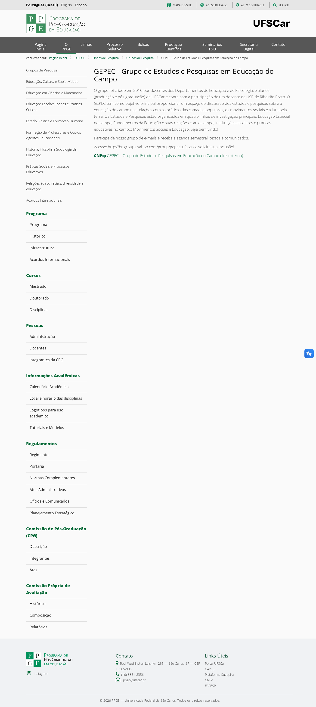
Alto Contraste (253, 5)
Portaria (37, 466)
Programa (38, 224)
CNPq (209, 680)
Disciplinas (39, 309)
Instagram (40, 673)
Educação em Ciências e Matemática (54, 92)
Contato (278, 44)
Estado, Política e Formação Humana (54, 121)
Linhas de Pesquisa (106, 58)
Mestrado (38, 286)
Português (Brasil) (42, 5)
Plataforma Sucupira (219, 674)
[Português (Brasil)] (56, 24)
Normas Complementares (52, 477)
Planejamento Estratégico (52, 513)
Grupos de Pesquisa (140, 58)
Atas (34, 569)
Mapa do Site (182, 5)
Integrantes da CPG (46, 359)
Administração (42, 336)
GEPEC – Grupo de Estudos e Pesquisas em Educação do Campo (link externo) (168, 155)
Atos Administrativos (48, 489)
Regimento (39, 454)
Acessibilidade (216, 5)
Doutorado (39, 298)
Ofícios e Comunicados (49, 501)
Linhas (86, 44)
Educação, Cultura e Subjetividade (52, 81)
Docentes (38, 348)
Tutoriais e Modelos (47, 427)
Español (81, 5)
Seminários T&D (212, 47)
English (66, 5)
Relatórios (38, 627)
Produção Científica (173, 47)
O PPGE (66, 47)
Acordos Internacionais (50, 259)
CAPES (209, 669)
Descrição (38, 546)
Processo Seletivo (115, 47)
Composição (40, 615)
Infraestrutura (42, 247)
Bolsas (143, 44)
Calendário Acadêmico (50, 386)
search (284, 5)
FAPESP (210, 685)
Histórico (38, 236)
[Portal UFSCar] (272, 22)
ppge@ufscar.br (134, 680)
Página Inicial (40, 47)
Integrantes (40, 558)
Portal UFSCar (215, 663)
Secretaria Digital (249, 47)
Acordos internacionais (44, 200)
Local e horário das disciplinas (56, 398)
